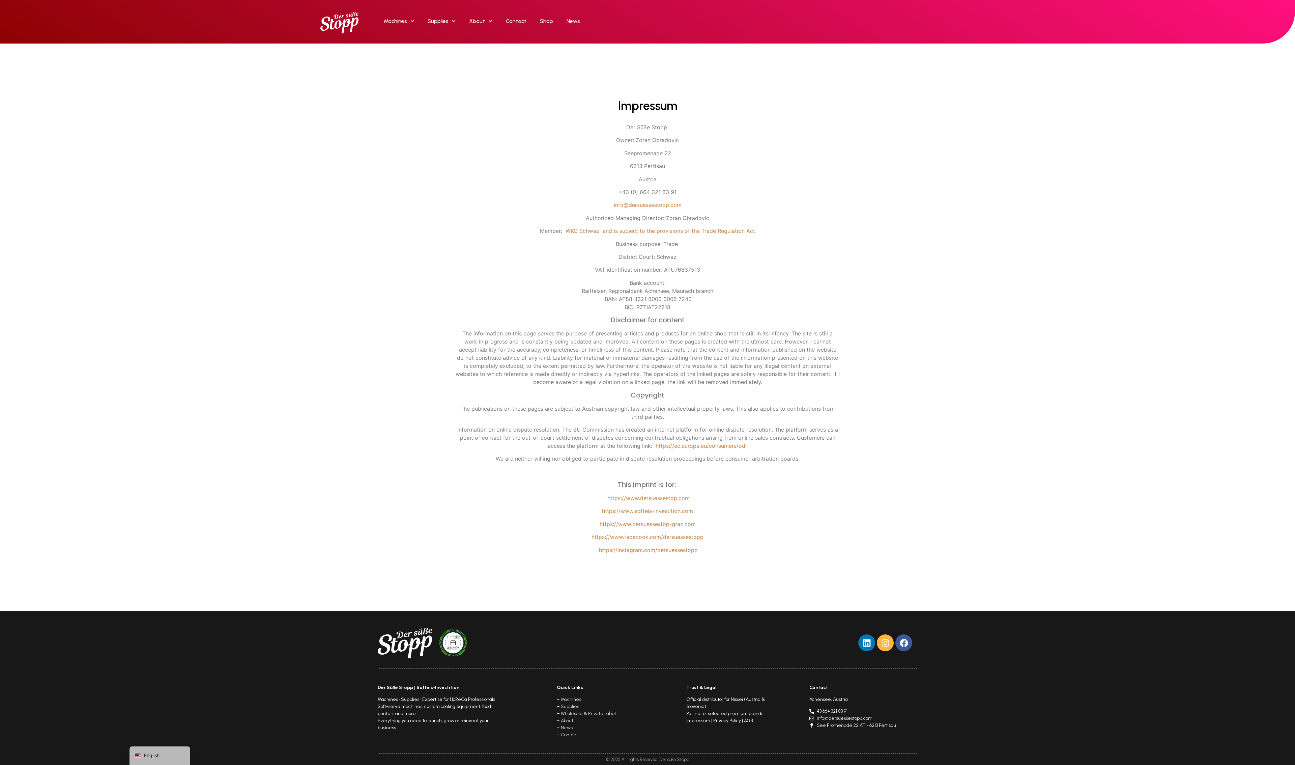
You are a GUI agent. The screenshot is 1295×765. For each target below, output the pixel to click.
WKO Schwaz (583, 230)
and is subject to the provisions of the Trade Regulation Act (678, 230)
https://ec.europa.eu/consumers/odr (701, 445)
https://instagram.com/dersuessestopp (648, 550)
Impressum (698, 720)
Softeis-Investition (437, 687)
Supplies (438, 21)
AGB (748, 720)
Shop (546, 21)
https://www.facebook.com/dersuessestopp (647, 537)
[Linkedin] (866, 642)
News (573, 21)
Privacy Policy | (728, 720)
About (477, 21)
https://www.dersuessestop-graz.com (648, 524)
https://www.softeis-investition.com (647, 511)
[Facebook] (903, 642)
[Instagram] (885, 642)
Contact (516, 21)
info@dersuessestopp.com (648, 204)
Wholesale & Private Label (588, 713)
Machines (395, 21)
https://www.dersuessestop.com (648, 498)
